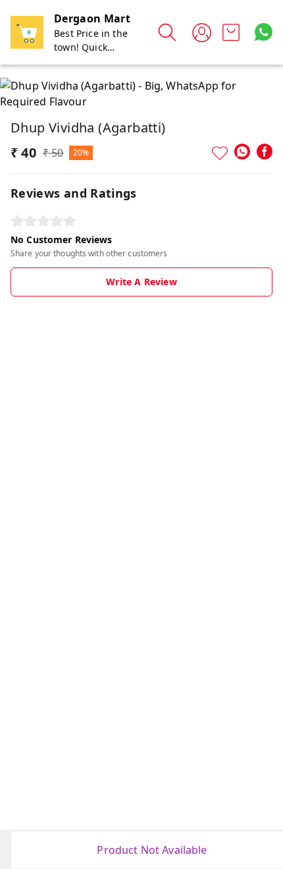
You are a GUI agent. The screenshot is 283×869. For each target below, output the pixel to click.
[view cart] (231, 32)
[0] (231, 32)
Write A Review (141, 281)
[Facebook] (264, 151)
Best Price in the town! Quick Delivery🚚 (91, 47)
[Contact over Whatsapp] (263, 32)
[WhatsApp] (242, 151)
